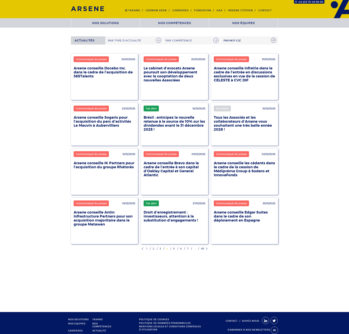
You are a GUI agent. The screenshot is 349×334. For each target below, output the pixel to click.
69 (202, 248)
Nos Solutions (105, 23)
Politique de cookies (154, 319)
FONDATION (202, 10)
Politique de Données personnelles (165, 323)
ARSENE (88, 9)
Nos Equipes (76, 323)
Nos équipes (243, 23)
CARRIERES (180, 10)
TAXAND (134, 10)
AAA (219, 10)
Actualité (99, 330)
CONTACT (265, 10)
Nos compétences (174, 23)
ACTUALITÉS (85, 40)
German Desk (156, 10)
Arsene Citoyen (240, 10)
